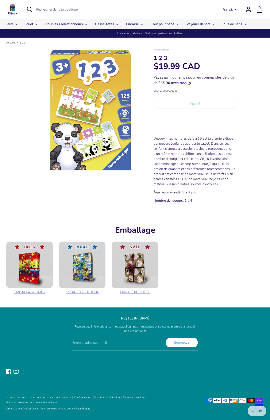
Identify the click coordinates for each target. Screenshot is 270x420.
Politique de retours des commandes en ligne (31, 402)
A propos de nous (16, 397)
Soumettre (181, 342)
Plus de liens (233, 24)
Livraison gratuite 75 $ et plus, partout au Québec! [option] (135, 33)
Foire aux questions (134, 397)
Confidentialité (82, 397)
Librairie (133, 24)
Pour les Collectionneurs (64, 24)
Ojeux (35, 408)
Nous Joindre (37, 397)
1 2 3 (23, 42)
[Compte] (248, 9)
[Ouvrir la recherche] (29, 9)
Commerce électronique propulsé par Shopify (65, 408)
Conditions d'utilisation (106, 397)
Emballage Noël (135, 292)
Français (228, 10)
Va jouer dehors (198, 24)
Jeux (10, 24)
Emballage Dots (29, 292)
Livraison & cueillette (59, 397)
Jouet (29, 24)
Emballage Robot (82, 292)
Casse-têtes (105, 24)
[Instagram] (16, 371)
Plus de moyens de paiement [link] (195, 127)
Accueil (10, 42)
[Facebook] (8, 371)
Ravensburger (161, 49)
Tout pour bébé (163, 24)
